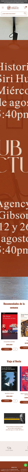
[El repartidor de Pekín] (15, 349)
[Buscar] (25, 13)
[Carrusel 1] (14, 158)
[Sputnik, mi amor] (15, 400)
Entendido (24, 470)
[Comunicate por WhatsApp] (25, 465)
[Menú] (2, 7)
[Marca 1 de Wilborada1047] (9, 448)
